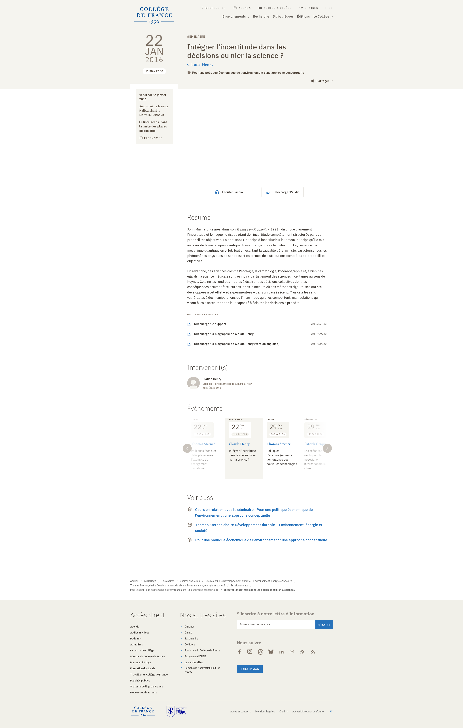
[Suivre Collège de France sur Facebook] (239, 651)
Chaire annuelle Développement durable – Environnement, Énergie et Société (248, 581)
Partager (323, 81)
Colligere (190, 644)
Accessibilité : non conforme (308, 711)
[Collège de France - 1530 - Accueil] (154, 15)
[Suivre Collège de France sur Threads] (260, 651)
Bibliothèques (283, 16)
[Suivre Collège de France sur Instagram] (249, 651)
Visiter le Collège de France (146, 686)
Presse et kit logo (140, 662)
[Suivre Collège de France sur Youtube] (291, 651)
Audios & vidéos (278, 8)
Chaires (311, 8)
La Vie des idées (194, 662)
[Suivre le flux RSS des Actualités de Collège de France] (302, 651)
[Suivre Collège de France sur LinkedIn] (281, 651)
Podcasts (136, 638)
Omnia (188, 632)
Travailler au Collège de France (149, 674)
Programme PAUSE (195, 656)
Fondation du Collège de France (202, 650)
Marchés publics (140, 680)
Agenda (245, 8)
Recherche (261, 16)
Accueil (134, 581)
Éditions (303, 16)
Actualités (136, 644)
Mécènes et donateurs (143, 692)
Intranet (189, 626)
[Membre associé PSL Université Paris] (176, 711)
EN (331, 8)
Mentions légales (265, 711)
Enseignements (239, 585)
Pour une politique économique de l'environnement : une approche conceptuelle (248, 72)
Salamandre (191, 638)
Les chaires (168, 581)
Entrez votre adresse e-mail (255, 624)
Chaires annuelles (190, 581)
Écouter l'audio (232, 192)
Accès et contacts (240, 711)
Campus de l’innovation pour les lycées (202, 669)
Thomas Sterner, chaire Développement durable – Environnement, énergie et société (258, 527)
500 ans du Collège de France (147, 656)
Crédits (283, 711)
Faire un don (250, 669)
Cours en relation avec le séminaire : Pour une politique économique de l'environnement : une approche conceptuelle (254, 512)
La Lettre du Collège (142, 650)
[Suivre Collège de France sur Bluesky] (270, 651)
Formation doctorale (142, 668)
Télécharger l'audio (286, 192)
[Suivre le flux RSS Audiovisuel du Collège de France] (312, 651)
